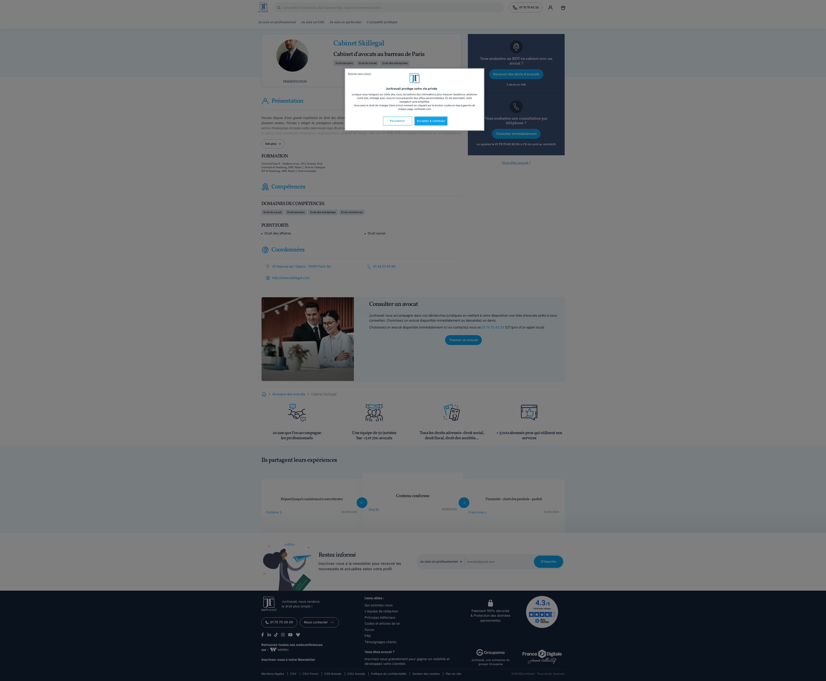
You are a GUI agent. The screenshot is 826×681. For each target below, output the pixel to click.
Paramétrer (397, 120)
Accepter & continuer (431, 120)
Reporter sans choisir (359, 73)
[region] (414, 99)
